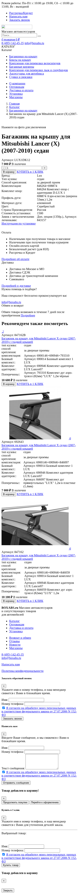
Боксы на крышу (20, 59)
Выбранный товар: (14, 833)
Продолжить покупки (15, 802)
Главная (14, 103)
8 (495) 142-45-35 (13, 43)
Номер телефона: (13, 703)
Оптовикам (16, 86)
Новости (15, 644)
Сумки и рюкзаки (20, 77)
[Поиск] (39, 36)
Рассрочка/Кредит (21, 13)
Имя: (5, 699)
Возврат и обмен (20, 637)
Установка (16, 93)
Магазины (16, 97)
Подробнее (28, 315)
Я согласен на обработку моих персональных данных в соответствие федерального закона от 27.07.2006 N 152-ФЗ (39, 711)
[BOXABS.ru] (17, 28)
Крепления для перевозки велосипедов (34, 63)
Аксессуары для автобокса (26, 73)
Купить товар (10, 865)
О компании (17, 83)
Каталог (14, 107)
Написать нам (18, 16)
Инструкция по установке (19, 223)
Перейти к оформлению (45, 802)
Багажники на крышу (23, 56)
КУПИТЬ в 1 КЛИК (30, 171)
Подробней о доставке (16, 285)
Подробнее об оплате (15, 259)
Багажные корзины (21, 66)
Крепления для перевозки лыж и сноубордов (38, 70)
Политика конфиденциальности (23, 670)
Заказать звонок (19, 20)
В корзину (9, 172)
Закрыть (8, 890)
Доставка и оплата (21, 90)
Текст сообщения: (13, 768)
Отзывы (14, 641)
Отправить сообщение (16, 782)
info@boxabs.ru (34, 43)
